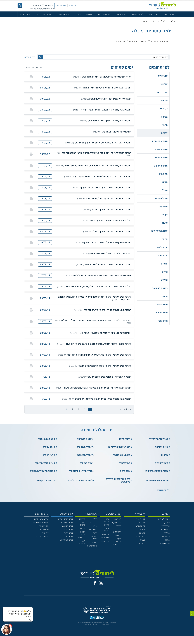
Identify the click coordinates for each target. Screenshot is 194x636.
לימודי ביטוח (92, 546)
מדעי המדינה (106, 529)
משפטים (117, 519)
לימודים (171, 21)
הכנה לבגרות (104, 14)
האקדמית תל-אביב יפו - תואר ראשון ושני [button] (106, 98)
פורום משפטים (67, 522)
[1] (114, 41)
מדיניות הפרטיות (42, 536)
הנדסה (106, 525)
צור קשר (45, 533)
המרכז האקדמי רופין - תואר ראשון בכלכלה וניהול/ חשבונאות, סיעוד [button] (93, 387)
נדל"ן (95, 519)
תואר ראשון (168, 14)
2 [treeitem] (84, 409)
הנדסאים (142, 533)
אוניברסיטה (165, 529)
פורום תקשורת (67, 526)
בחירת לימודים (64, 14)
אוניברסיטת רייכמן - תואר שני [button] (111, 131)
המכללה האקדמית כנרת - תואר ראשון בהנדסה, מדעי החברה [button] (96, 399)
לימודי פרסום (82, 523)
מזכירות (82, 519)
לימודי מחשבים (82, 542)
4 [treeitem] (72, 409)
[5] (102, 41)
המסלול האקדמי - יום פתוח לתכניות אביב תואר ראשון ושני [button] (97, 176)
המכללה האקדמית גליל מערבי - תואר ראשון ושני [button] (102, 109)
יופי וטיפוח (93, 529)
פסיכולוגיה (105, 541)
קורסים (142, 540)
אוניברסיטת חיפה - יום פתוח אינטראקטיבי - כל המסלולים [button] (98, 275)
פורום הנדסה (68, 536)
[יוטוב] (101, 583)
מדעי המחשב (106, 520)
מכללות (161, 21)
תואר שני (153, 14)
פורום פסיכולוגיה (66, 540)
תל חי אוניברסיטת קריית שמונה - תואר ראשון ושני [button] (101, 76)
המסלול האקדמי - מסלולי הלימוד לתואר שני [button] (104, 376)
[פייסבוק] (95, 583)
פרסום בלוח (30, 57)
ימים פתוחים (165, 536)
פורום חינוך (68, 533)
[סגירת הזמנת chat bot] (30, 619)
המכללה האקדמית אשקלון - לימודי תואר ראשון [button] (103, 242)
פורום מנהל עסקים (65, 519)
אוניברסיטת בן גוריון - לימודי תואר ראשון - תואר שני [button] (100, 333)
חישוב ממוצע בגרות (41, 522)
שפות (95, 526)
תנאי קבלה (165, 522)
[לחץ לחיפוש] (40, 57)
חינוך (95, 533)
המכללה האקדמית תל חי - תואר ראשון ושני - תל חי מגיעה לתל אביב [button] (93, 165)
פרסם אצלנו (61, 5)
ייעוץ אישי (25, 14)
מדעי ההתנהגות (117, 530)
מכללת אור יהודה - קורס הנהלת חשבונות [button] (107, 220)
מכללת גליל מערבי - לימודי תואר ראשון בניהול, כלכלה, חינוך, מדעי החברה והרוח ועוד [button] (94, 298)
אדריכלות (105, 534)
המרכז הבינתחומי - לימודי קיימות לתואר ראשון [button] (103, 264)
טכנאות (82, 528)
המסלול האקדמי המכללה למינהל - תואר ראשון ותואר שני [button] (98, 142)
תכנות (94, 542)
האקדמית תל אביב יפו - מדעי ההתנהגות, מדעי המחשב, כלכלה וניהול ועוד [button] (93, 321)
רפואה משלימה (82, 533)
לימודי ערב (141, 543)
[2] (111, 41)
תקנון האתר (44, 526)
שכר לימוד (166, 526)
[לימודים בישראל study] (161, 5)
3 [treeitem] (78, 409)
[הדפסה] (31, 76)
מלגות (79, 14)
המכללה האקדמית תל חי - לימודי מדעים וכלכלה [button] (102, 310)
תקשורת (118, 535)
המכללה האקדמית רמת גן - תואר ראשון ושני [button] (105, 120)
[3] (108, 41)
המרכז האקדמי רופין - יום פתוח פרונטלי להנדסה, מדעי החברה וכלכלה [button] (94, 154)
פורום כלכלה (68, 529)
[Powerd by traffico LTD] (97, 618)
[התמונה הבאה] (66, 409)
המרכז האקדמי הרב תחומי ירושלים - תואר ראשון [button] (102, 87)
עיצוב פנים (105, 537)
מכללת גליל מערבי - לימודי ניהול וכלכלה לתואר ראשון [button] (100, 366)
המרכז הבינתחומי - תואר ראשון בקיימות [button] (107, 209)
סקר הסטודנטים (43, 14)
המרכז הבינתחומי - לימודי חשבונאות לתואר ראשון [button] (102, 187)
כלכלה (118, 526)
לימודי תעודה (137, 14)
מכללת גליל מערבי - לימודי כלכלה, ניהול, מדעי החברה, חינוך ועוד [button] (94, 354)
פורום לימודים (164, 543)
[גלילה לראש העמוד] (192, 628)
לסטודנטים (44, 529)
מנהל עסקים (116, 522)
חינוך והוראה (118, 540)
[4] (105, 41)
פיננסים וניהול (94, 537)
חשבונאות (117, 544)
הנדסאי (89, 14)
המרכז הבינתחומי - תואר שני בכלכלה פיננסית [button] (104, 198)
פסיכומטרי (120, 14)
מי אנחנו (72, 5)
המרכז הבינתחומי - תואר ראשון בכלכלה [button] (107, 231)
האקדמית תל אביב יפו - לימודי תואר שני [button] (107, 253)
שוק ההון (93, 522)
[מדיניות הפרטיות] (192, 613)
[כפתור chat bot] (6, 629)
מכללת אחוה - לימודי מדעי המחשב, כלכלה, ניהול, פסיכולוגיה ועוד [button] (94, 286)
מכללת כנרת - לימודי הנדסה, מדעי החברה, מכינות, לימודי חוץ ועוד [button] (94, 344)
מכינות (142, 529)
